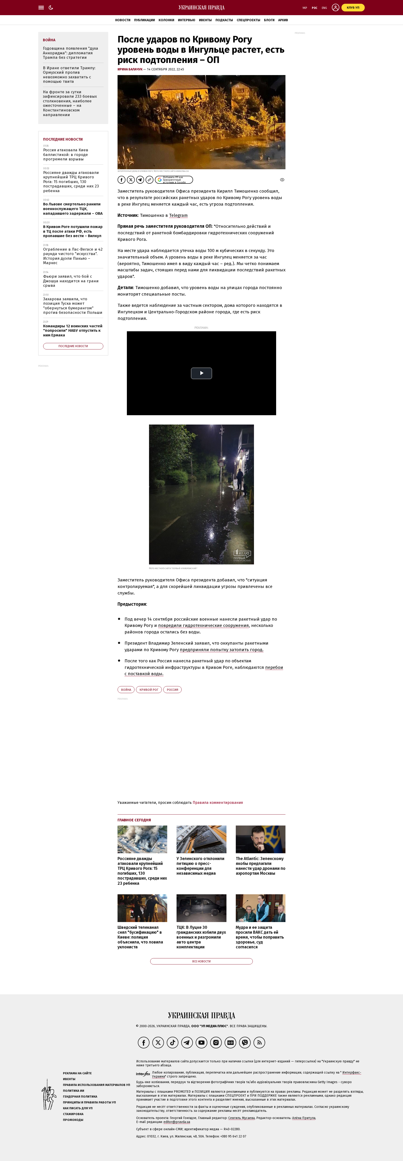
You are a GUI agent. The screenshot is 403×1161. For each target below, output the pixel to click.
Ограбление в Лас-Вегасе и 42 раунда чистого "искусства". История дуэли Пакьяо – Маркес (73, 256)
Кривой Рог (148, 689)
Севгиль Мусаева (241, 1118)
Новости (122, 20)
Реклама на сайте (77, 1073)
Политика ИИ (73, 1090)
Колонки (166, 20)
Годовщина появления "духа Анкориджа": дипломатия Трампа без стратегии (70, 53)
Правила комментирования (218, 802)
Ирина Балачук (130, 69)
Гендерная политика (80, 1096)
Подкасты (224, 20)
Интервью (186, 20)
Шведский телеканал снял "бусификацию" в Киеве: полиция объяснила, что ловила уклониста (140, 937)
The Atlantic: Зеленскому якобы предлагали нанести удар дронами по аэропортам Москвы (260, 866)
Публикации (144, 20)
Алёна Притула (303, 1118)
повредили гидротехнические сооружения (203, 625)
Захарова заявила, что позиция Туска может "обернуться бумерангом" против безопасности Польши (72, 306)
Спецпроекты (248, 20)
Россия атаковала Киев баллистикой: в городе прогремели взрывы (65, 155)
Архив (283, 20)
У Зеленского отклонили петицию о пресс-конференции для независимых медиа (200, 866)
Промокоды (73, 1120)
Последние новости (63, 139)
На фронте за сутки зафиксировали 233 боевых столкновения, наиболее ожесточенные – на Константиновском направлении (70, 103)
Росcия (172, 689)
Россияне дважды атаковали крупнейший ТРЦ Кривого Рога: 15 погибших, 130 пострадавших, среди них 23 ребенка (142, 871)
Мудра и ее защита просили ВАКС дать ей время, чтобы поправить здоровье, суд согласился (260, 937)
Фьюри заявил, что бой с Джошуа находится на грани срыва (71, 281)
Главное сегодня (134, 820)
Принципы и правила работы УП (89, 1102)
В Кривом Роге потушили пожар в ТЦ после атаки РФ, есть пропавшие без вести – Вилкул (73, 231)
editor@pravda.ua (176, 1122)
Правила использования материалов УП (96, 1085)
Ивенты (205, 20)
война (126, 689)
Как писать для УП (78, 1108)
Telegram (178, 215)
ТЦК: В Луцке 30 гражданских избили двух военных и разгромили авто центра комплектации (201, 937)
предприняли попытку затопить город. (222, 649)
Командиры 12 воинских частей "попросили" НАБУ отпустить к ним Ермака (72, 331)
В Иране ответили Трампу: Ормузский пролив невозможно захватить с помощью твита (69, 75)
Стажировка (73, 1114)
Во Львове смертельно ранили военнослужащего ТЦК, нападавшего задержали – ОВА (73, 209)
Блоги (269, 20)
